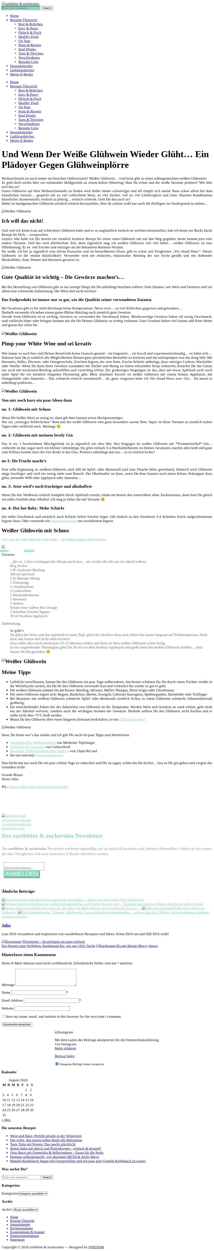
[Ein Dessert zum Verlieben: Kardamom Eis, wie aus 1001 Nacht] (127, 946)
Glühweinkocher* (132, 719)
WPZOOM (96, 1247)
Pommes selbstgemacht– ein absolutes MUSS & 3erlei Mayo (54, 1157)
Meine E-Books (21, 74)
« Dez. (6, 1120)
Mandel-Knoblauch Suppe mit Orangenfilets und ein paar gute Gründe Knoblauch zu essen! (78, 1161)
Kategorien (10, 1193)
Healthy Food (28, 37)
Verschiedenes (29, 58)
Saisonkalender (21, 66)
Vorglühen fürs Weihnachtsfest (33, 743)
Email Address (12, 1000)
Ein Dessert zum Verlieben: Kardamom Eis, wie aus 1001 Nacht (48, 946)
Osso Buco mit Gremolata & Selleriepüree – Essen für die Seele (56, 1153)
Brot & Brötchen (30, 24)
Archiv (7, 1209)
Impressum (17, 1239)
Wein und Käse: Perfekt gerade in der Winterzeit (46, 1136)
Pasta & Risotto (29, 45)
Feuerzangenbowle (50, 755)
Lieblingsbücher (22, 70)
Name (6, 992)
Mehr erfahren (65, 1048)
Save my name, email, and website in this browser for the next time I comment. (64, 1017)
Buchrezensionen (21, 1228)
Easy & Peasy (28, 28)
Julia (6, 925)
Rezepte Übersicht (23, 20)
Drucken (29, 550)
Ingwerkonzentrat (64, 521)
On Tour (24, 41)
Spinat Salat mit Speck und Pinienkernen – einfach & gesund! (55, 1148)
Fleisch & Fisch (29, 32)
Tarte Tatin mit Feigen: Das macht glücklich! (43, 1144)
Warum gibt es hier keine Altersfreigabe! (39, 787)
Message (8, 985)
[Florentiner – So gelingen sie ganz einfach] (12, 942)
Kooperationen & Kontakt (27, 1232)
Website (8, 1008)
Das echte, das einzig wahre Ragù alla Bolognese (46, 1140)
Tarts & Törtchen (30, 53)
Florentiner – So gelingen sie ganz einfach (53, 942)
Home (14, 16)
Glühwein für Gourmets (27, 747)
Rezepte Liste (28, 62)
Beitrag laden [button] (65, 1056)
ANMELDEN (21, 874)
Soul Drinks (27, 49)
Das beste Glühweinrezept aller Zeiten (38, 751)
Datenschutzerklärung (24, 1236)
